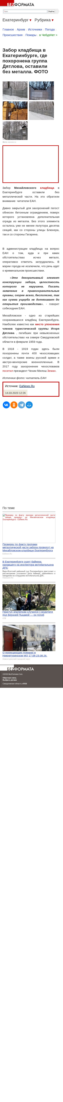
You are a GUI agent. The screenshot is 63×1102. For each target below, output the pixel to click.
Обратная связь (9, 678)
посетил (7, 370)
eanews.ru (12, 142)
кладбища (47, 187)
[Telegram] (21, 404)
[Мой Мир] (29, 404)
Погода (50, 29)
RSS (25, 684)
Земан (51, 370)
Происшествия (13, 35)
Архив (21, 29)
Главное (8, 29)
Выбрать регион (10, 680)
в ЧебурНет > (48, 35)
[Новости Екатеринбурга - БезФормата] (17, 3)
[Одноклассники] (13, 404)
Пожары (30, 35)
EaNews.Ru (27, 386)
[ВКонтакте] (6, 404)
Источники (35, 29)
